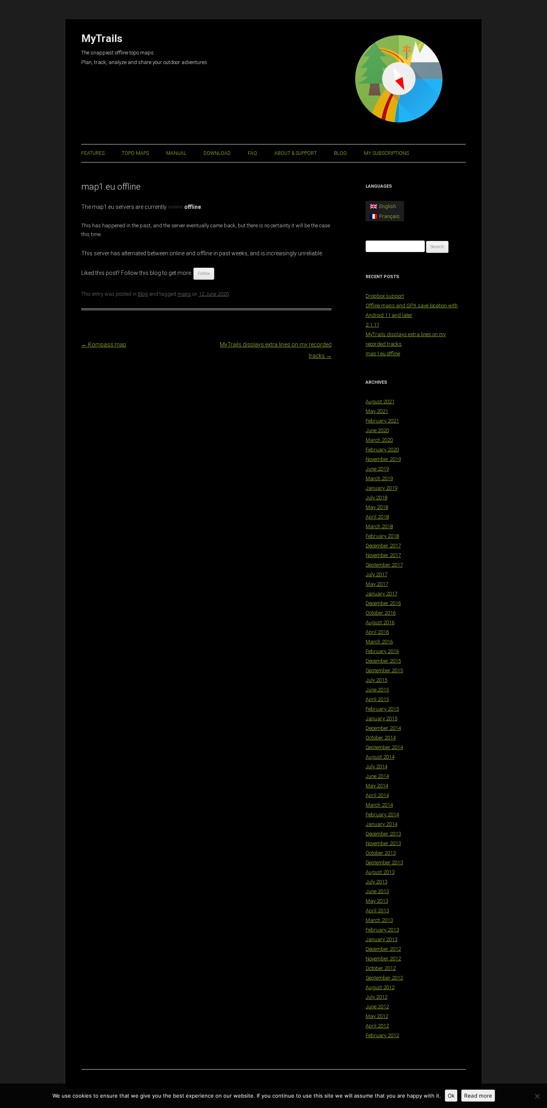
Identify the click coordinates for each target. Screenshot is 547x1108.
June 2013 (377, 891)
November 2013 (383, 843)
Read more (478, 1095)
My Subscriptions (386, 153)
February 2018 (382, 536)
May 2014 (377, 786)
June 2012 (377, 1007)
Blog (340, 153)
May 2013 (377, 901)
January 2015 (381, 718)
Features (93, 153)
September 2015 (384, 670)
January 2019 (381, 488)
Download (217, 153)
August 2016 (380, 622)
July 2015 (376, 680)
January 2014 (381, 824)
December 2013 (383, 834)
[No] (537, 1096)
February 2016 (382, 651)
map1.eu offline (383, 354)
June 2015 (377, 690)
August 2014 (380, 757)
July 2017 (376, 574)
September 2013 (384, 863)
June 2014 (377, 776)
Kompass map (103, 344)
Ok (451, 1095)
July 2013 (376, 882)
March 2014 (379, 805)
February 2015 (382, 709)
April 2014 (377, 795)
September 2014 (384, 747)
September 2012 (384, 978)
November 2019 (383, 459)
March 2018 (379, 526)
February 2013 (382, 930)
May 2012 (377, 1016)
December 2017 (383, 546)
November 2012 (383, 959)
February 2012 (382, 1035)
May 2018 (377, 507)
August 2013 (380, 872)
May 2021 (377, 411)
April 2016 (377, 632)
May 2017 (377, 584)
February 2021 (382, 421)
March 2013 (379, 920)
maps (184, 294)
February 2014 (382, 814)
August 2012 (380, 987)
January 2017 (381, 594)
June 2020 (377, 430)
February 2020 (382, 450)
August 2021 (380, 402)
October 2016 (381, 613)
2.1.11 (372, 325)
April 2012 (377, 1026)
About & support (295, 153)
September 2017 (384, 565)
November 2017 (383, 555)
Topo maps (135, 153)
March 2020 (379, 440)
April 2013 (377, 911)
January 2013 (381, 939)
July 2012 (376, 997)
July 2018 (376, 498)
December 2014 (383, 728)
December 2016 (383, 603)
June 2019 (377, 469)
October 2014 (381, 738)
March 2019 (379, 478)
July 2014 (376, 766)
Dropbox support (385, 296)
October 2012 (381, 968)
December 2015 (383, 661)
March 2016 (379, 642)
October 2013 (381, 853)
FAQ (252, 153)
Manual (176, 153)
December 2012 (383, 949)
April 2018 (377, 517)
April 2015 (377, 699)
